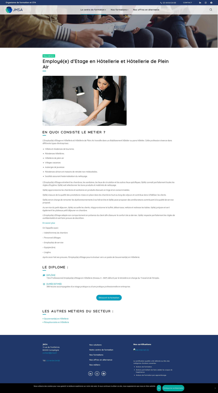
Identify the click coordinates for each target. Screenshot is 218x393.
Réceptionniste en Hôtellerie (56, 322)
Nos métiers (94, 365)
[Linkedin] (90, 373)
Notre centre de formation (101, 350)
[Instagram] (97, 373)
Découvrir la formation (109, 298)
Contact (187, 3)
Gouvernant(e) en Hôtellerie (56, 318)
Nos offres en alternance (100, 360)
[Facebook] (103, 373)
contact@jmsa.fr (50, 353)
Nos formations (96, 355)
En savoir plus (49, 223)
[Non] (215, 388)
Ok (159, 388)
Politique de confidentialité (173, 388)
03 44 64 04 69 (169, 2)
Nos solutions (95, 345)
